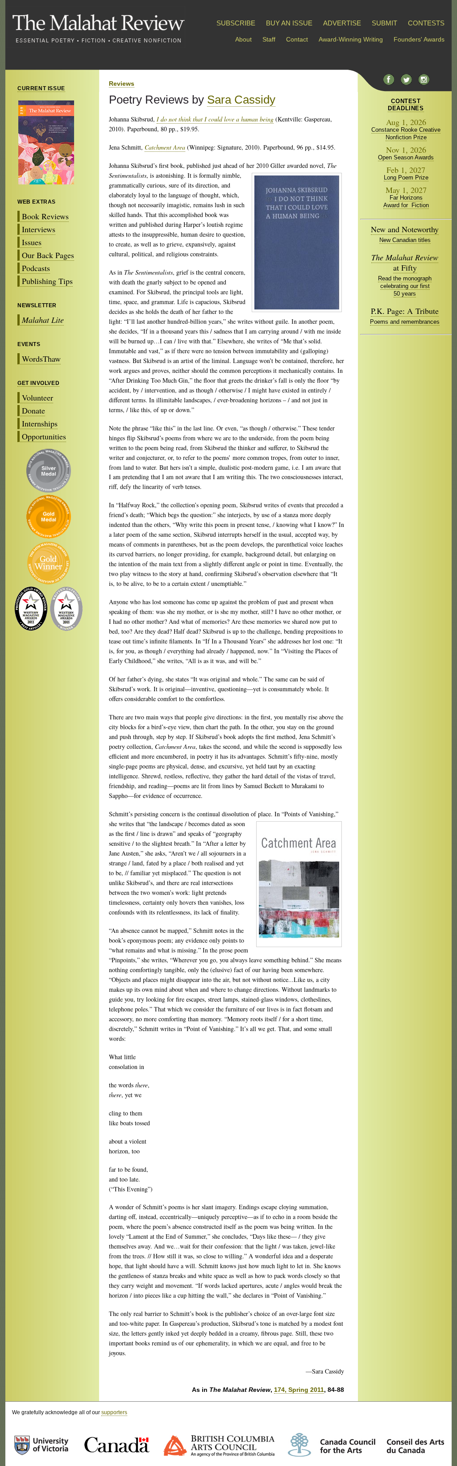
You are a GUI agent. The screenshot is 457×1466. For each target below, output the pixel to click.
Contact (297, 39)
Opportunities (44, 436)
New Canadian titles (405, 240)
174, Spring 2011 (299, 1389)
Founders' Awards (419, 39)
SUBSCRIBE (235, 23)
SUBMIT (384, 23)
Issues (32, 242)
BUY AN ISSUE (289, 23)
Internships (40, 423)
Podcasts (36, 268)
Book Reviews (45, 216)
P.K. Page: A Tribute (405, 310)
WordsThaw (41, 358)
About (243, 39)
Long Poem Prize (406, 177)
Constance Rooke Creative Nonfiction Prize (405, 133)
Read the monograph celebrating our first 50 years (405, 286)
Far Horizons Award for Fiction (406, 201)
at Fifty (404, 262)
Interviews (38, 229)
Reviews (121, 83)
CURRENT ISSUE (41, 88)
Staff (268, 39)
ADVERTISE (342, 23)
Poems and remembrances (405, 321)
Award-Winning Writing (351, 39)
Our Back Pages (48, 255)
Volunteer (37, 397)
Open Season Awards (406, 157)
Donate (33, 410)
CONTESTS (426, 23)
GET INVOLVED (38, 383)
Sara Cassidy (241, 99)
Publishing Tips (47, 281)
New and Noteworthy (405, 229)
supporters (114, 1412)
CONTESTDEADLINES (406, 105)
